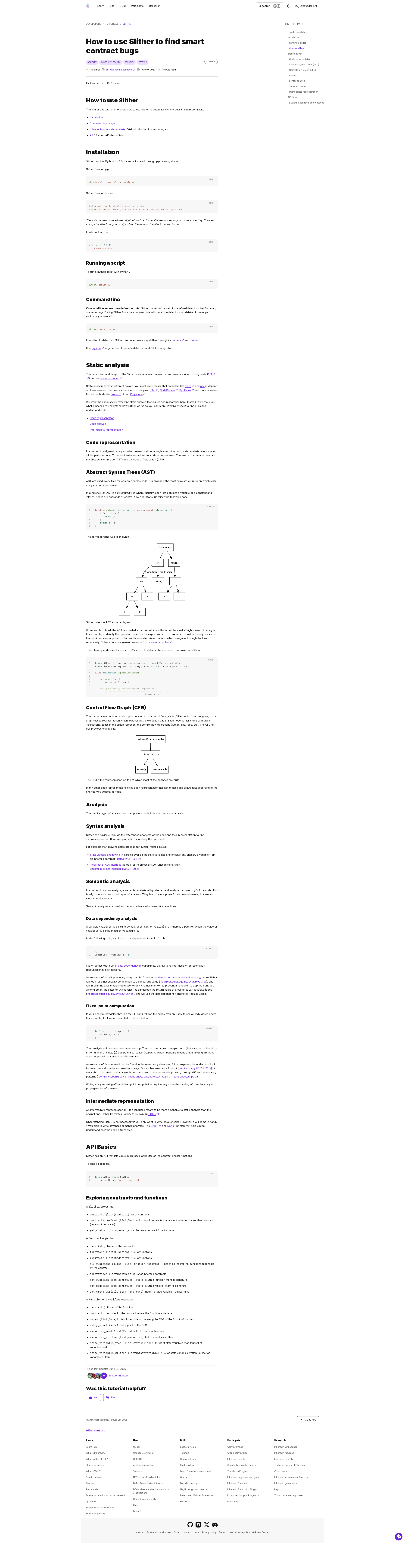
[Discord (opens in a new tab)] (215, 1525)
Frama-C (117, 394)
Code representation (102, 418)
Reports (278, 1489)
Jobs (196, 1532)
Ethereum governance (286, 1483)
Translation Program (237, 1471)
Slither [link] (127, 23)
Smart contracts (94, 1477)
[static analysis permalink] (85, 365)
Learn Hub (91, 1447)
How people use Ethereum (100, 1507)
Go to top (310, 1419)
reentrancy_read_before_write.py (149, 1076)
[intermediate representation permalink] (85, 1101)
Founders (185, 1501)
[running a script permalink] (85, 263)
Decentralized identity (144, 1499)
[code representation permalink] (85, 442)
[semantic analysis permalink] (85, 881)
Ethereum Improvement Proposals (291, 1477)
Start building (187, 1465)
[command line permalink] (85, 299)
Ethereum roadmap (284, 1453)
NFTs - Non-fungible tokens (147, 1477)
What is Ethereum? (95, 1453)
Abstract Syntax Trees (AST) (304, 64)
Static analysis (295, 53)
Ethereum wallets (95, 1465)
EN (308, 5)
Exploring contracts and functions (306, 102)
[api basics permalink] (85, 1146)
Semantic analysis (298, 86)
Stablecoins (139, 1471)
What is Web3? (94, 1471)
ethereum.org (96, 1430)
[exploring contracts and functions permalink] (85, 1198)
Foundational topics (190, 1483)
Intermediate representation (106, 429)
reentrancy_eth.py (184, 1076)
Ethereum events (236, 1459)
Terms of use (226, 1532)
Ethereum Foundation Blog (242, 1489)
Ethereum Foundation (238, 1483)
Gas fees (90, 1483)
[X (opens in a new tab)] (206, 1525)
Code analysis (98, 423)
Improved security (283, 1459)
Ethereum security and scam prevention (106, 1495)
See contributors (118, 1375)
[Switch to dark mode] (289, 6)
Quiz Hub (91, 1501)
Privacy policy (209, 1532)
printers (178, 340)
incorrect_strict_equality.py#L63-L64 (110, 993)
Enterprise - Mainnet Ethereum (197, 1495)
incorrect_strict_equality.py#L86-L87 (183, 981)
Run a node (92, 1489)
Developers (93, 23)
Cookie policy (242, 1532)
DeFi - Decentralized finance (148, 1483)
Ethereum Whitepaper (285, 1447)
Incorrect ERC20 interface (107, 864)
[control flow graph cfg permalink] (85, 708)
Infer (154, 390)
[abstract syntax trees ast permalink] (85, 472)
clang (189, 386)
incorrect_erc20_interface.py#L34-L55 (115, 868)
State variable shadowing (106, 854)
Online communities (237, 1453)
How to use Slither (297, 32)
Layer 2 (137, 1511)
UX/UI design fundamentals (194, 1489)
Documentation (188, 1459)
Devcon (232, 1501)
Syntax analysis (297, 80)
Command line (296, 48)
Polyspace (137, 394)
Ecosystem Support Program (243, 1495)
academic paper (111, 378)
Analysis (293, 75)
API (92, 135)
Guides (136, 1447)
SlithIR (153, 1114)
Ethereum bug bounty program (243, 1477)
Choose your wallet (143, 1453)
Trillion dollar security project (289, 1495)
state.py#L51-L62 (128, 858)
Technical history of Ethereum (289, 1465)
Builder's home (188, 1447)
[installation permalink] (85, 152)
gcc (203, 386)
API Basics (293, 97)
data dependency (129, 965)
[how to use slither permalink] (85, 100)
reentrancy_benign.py (112, 1076)
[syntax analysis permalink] (85, 826)
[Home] (88, 6)
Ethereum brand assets (159, 1532)
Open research (282, 1471)
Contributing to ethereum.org (242, 1465)
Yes (96, 1397)
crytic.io (98, 348)
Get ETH (137, 1459)
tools (194, 340)
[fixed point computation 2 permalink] (85, 1005)
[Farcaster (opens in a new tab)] (198, 1525)
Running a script (297, 42)
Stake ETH (138, 1505)
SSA (171, 1125)
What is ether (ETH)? (97, 1459)
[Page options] (102, 83)
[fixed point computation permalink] (85, 918)
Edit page (113, 83)
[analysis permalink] (85, 805)
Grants (183, 1477)
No (113, 1397)
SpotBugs (186, 390)
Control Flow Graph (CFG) (302, 70)
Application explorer (143, 1465)
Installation (96, 117)
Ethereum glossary (95, 1513)
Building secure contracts (120, 69)
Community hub (235, 1447)
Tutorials (112, 23)
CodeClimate (169, 390)
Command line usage (102, 123)
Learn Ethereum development (195, 1471)
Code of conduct (182, 1532)
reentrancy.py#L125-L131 (195, 1068)
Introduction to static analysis (107, 129)
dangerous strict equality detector (179, 977)
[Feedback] (398, 1536)
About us (140, 1532)
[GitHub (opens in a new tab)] (190, 1525)
